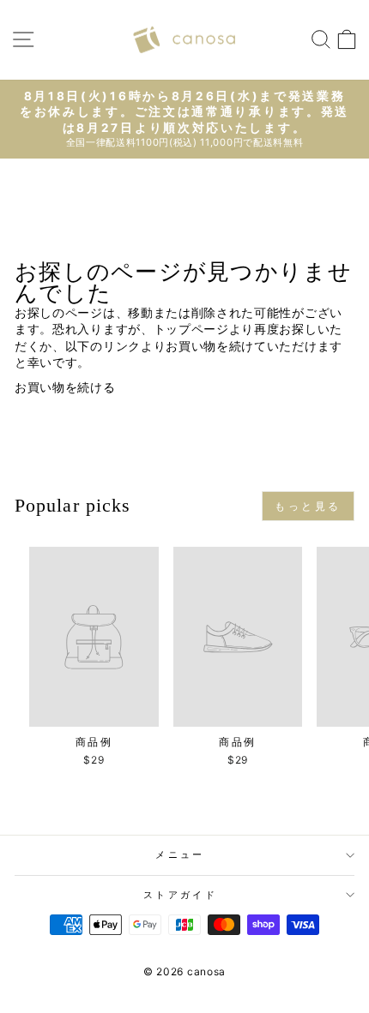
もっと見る (308, 506)
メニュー (179, 854)
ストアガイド (180, 895)
